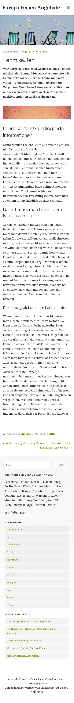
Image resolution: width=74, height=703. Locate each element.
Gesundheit (13, 544)
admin (44, 51)
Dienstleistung (14, 529)
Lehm (51, 433)
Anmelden (37, 692)
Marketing (12, 559)
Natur (10, 567)
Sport (10, 590)
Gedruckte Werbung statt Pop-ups (24, 640)
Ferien (10, 536)
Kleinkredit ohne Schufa (54, 447)
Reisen (10, 574)
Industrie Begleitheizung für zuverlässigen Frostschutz (38, 443)
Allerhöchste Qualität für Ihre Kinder (27, 648)
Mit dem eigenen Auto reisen (23, 655)
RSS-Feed (62, 687)
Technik (11, 597)
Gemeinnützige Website (20, 687)
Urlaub (10, 605)
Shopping (26, 433)
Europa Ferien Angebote (31, 7)
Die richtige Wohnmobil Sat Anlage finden (29, 621)
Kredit (10, 552)
